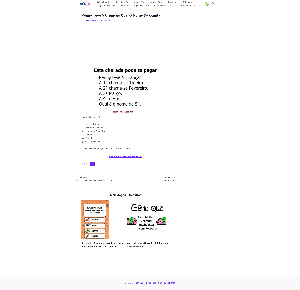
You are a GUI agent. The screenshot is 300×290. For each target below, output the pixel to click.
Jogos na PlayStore (106, 5)
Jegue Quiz (139, 2)
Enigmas (172, 2)
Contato (173, 5)
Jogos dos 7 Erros (141, 5)
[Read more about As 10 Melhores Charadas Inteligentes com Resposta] (146, 219)
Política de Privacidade (145, 283)
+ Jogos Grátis (188, 5)
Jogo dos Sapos (156, 2)
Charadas (124, 5)
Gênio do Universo (166, 283)
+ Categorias (187, 2)
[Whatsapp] (207, 4)
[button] (110, 2)
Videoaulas (159, 5)
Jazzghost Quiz (123, 2)
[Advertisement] (125, 43)
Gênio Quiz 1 (103, 2)
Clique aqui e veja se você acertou (125, 156)
